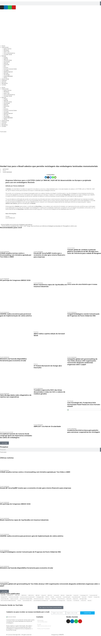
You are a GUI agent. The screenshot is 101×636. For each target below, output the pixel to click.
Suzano (69, 600)
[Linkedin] (6, 7)
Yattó (89, 600)
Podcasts (4, 80)
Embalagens (40, 597)
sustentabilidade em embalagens (57, 600)
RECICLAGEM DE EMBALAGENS (8, 600)
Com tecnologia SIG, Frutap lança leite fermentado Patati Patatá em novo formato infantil (83, 404)
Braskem (68, 595)
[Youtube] (14, 7)
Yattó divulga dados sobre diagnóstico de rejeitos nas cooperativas (15, 396)
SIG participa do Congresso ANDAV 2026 (15, 280)
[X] (48, 177)
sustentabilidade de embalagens (41, 600)
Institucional (5, 47)
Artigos (5, 57)
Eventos (6, 67)
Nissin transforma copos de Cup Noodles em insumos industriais (24, 520)
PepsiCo (75, 598)
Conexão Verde (8, 54)
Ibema (84, 597)
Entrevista (6, 64)
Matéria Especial (8, 72)
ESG (5, 66)
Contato (4, 85)
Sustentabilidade (8, 76)
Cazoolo (76, 595)
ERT (47, 597)
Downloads (7, 61)
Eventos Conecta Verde (10, 69)
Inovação (6, 70)
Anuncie (4, 82)
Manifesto (6, 50)
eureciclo (58, 597)
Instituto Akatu (4, 598)
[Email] (55, 177)
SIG (19, 600)
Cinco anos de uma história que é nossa (82, 284)
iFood (90, 597)
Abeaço (3, 595)
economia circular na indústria (27, 597)
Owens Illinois (61, 598)
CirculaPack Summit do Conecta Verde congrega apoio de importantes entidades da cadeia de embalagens (16, 435)
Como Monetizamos (9, 53)
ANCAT (50, 595)
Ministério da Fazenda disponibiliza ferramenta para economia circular (13, 360)
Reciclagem (83, 598)
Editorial (6, 63)
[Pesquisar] (100, 3)
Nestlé (54, 598)
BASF (62, 595)
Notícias (4, 56)
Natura (47, 598)
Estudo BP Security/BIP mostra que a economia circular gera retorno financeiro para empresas (49, 255)
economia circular (13, 597)
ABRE (37, 595)
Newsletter (5, 83)
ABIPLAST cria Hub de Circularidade (47, 426)
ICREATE (61, 634)
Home (3, 46)
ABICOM (23, 595)
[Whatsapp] (53, 177)
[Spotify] (10, 7)
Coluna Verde (5, 79)
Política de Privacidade (43, 628)
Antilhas (56, 595)
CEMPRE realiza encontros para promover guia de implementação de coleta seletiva (16, 315)
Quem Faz (6, 51)
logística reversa (14, 598)
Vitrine (5, 77)
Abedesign (10, 595)
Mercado (6, 73)
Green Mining (66, 597)
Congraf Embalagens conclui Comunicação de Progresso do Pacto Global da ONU (83, 315)
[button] (4, 443)
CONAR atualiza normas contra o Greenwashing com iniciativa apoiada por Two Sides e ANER (15, 255)
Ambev (43, 595)
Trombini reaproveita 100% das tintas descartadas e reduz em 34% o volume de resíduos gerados (49, 392)
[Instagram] (2, 7)
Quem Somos (7, 48)
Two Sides (76, 600)
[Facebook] (50, 177)
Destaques (4, 597)
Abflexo (17, 595)
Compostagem (84, 595)
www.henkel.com (10, 218)
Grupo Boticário (76, 597)
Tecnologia (6, 74)
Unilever (83, 600)
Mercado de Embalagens (26, 598)
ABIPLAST (31, 595)
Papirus (69, 598)
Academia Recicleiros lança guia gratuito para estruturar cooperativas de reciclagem (83, 431)
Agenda (6, 59)
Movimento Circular (38, 598)
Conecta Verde (8, 60)
